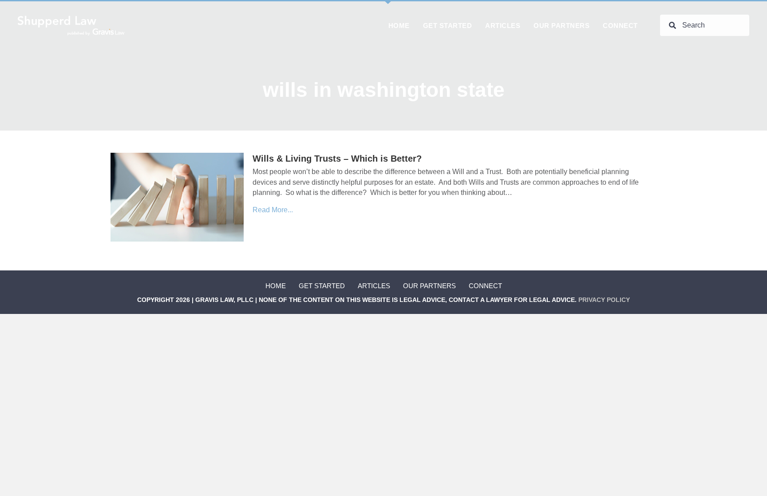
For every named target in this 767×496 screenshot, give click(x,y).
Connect (485, 286)
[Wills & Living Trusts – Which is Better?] (177, 197)
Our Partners (429, 286)
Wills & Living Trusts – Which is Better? (337, 158)
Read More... (273, 210)
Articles (374, 286)
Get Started (322, 286)
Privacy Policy (604, 299)
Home (275, 286)
